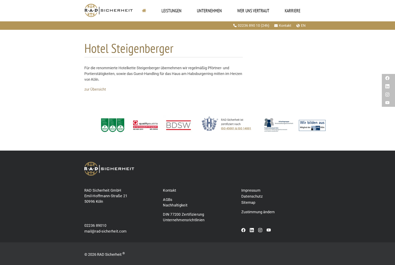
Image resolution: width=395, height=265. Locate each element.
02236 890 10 (249, 25)
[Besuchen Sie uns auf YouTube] (269, 231)
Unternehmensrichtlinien (183, 220)
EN (303, 25)
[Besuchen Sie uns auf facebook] (243, 231)
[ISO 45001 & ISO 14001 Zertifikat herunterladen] (231, 126)
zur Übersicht (95, 89)
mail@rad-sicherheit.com (105, 231)
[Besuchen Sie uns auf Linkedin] (252, 231)
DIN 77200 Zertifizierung (183, 214)
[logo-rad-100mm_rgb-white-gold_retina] (109, 163)
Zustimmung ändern (258, 212)
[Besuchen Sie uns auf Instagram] (260, 231)
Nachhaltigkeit (175, 205)
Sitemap (248, 202)
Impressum (250, 190)
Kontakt (285, 25)
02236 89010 (95, 225)
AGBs (167, 199)
